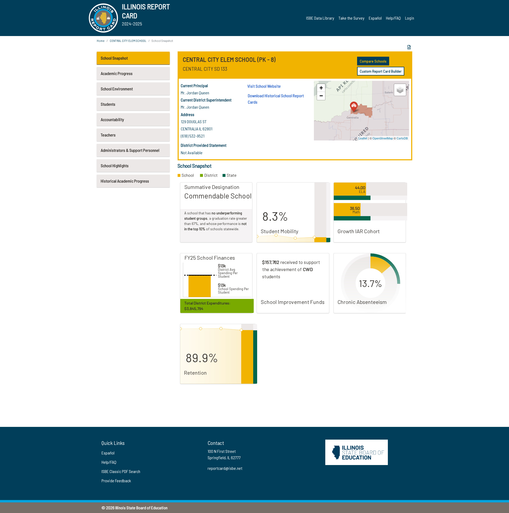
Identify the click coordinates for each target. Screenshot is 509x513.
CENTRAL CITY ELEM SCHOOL (128, 40)
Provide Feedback (116, 480)
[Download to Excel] (409, 47)
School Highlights (115, 165)
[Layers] (400, 90)
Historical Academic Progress (125, 180)
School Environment (117, 88)
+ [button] (321, 88)
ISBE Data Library (320, 17)
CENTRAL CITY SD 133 (205, 68)
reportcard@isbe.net (225, 468)
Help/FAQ (393, 17)
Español (375, 17)
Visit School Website (264, 86)
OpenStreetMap (382, 138)
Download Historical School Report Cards (276, 98)
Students (108, 104)
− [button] (321, 95)
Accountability (112, 119)
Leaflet (362, 138)
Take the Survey (352, 17)
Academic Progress (117, 73)
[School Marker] (353, 107)
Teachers (108, 134)
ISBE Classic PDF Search (121, 471)
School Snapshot (114, 57)
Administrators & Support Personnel (130, 150)
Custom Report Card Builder (381, 71)
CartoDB (402, 138)
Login (409, 17)
